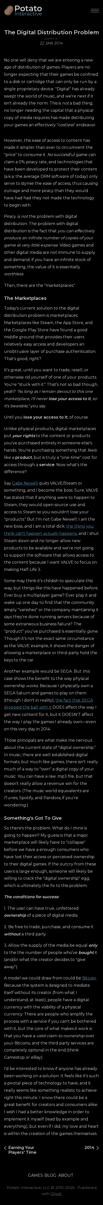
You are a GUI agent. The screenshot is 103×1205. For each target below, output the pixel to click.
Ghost (56, 1193)
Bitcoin (89, 978)
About (66, 1175)
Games (35, 1175)
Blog (50, 1175)
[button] (95, 11)
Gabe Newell (25, 483)
